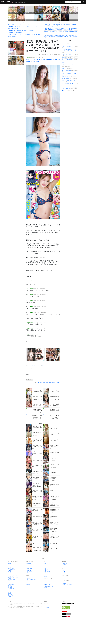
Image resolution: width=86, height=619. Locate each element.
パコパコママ (46, 570)
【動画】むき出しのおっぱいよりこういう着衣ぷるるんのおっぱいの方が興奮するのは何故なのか (24, 27)
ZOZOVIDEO (28, 577)
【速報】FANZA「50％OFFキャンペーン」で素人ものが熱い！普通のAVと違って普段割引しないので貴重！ (61, 25)
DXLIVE (45, 583)
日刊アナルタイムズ (29, 583)
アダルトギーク (28, 570)
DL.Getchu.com (64, 571)
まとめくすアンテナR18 (12, 572)
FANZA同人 (64, 572)
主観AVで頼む (64, 57)
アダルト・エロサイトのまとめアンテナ (14, 583)
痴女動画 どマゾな (29, 580)
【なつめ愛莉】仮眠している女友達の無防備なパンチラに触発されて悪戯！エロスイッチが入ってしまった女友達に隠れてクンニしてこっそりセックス (60, 36)
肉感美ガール (28, 572)
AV (44, 612)
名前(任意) (28, 374)
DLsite (63, 570)
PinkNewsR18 (10, 576)
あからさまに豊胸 (65, 78)
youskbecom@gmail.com (48, 604)
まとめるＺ (10, 578)
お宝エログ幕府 (28, 563)
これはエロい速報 (29, 568)
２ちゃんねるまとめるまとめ (13, 575)
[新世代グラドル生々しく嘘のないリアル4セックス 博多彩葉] (55, 354)
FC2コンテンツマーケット (48, 571)
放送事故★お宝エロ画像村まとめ (31, 565)
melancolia (28, 584)
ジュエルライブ (46, 580)
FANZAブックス (64, 563)
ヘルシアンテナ (10, 585)
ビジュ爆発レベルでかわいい (67, 59)
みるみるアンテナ (11, 588)
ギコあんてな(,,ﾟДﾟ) (11, 565)
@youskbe (48, 605)
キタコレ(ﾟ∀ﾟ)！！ (11, 594)
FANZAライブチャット (47, 584)
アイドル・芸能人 (32, 365)
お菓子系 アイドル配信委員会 (67, 584)
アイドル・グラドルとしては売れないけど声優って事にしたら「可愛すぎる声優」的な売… (69, 75)
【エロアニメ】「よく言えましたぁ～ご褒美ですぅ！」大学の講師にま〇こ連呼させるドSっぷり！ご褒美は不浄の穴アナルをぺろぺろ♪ (60, 28)
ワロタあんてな (10, 595)
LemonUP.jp (64, 583)
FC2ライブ (45, 585)
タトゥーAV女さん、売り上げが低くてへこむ (18, 24)
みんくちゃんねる (29, 564)
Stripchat (45, 587)
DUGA (45, 565)
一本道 (45, 568)
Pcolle (45, 573)
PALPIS (45, 575)
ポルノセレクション (11, 581)
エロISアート (10, 596)
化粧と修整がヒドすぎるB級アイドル (69, 64)
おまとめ (9, 571)
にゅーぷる (10, 567)
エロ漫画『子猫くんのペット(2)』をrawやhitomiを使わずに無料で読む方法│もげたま (60, 32)
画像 (42, 365)
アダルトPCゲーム (65, 565)
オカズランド (28, 567)
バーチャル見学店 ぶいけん (48, 586)
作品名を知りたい (65, 62)
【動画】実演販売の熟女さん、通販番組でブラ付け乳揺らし (21, 30)
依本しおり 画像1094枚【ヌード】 (16, 32)
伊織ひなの (64, 90)
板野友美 (39, 365)
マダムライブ (46, 581)
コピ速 (9, 589)
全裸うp (63, 68)
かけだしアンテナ (11, 591)
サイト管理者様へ (46, 607)
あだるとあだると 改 (29, 581)
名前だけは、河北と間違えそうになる (69, 80)
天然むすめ (46, 569)
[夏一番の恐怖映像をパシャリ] (12, 60)
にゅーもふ (10, 592)
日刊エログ (28, 569)
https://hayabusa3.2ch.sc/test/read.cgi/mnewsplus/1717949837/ (49, 382)
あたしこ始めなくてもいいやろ (68, 54)
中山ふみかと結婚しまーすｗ (67, 46)
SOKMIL (45, 576)
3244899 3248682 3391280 (67, 83)
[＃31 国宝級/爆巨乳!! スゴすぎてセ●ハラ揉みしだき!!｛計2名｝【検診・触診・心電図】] (20, 60)
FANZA (45, 563)
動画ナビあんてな (11, 586)
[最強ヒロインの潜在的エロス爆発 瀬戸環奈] (35, 354)
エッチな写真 (28, 578)
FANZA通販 (64, 564)
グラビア (36, 365)
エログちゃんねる (11, 568)
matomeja (9, 593)
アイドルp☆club (11, 564)
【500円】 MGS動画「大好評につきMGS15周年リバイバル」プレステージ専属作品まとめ (24, 35)
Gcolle (45, 572)
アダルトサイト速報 (11, 579)
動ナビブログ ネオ (11, 580)
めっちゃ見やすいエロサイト (13, 577)
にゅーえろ (10, 570)
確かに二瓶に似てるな (66, 70)
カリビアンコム (46, 567)
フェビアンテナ (10, 563)
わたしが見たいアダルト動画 (31, 579)
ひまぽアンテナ (10, 573)
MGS (44, 564)
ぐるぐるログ (10, 587)
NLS (62, 577)
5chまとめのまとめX (11, 584)
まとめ (59, 55)
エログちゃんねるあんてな (12, 569)
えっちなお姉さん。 (29, 571)
